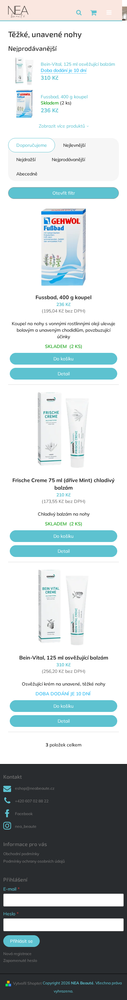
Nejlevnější (74, 145)
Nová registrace (17, 953)
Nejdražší (25, 159)
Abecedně (26, 174)
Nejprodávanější (68, 159)
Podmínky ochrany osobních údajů (34, 861)
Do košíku (63, 359)
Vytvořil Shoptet (27, 983)
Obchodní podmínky (21, 853)
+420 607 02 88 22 (32, 801)
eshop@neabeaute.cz (34, 788)
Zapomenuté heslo (20, 960)
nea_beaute (25, 826)
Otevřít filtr (63, 193)
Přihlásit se (21, 941)
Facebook (24, 813)
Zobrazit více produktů (62, 126)
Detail (64, 374)
